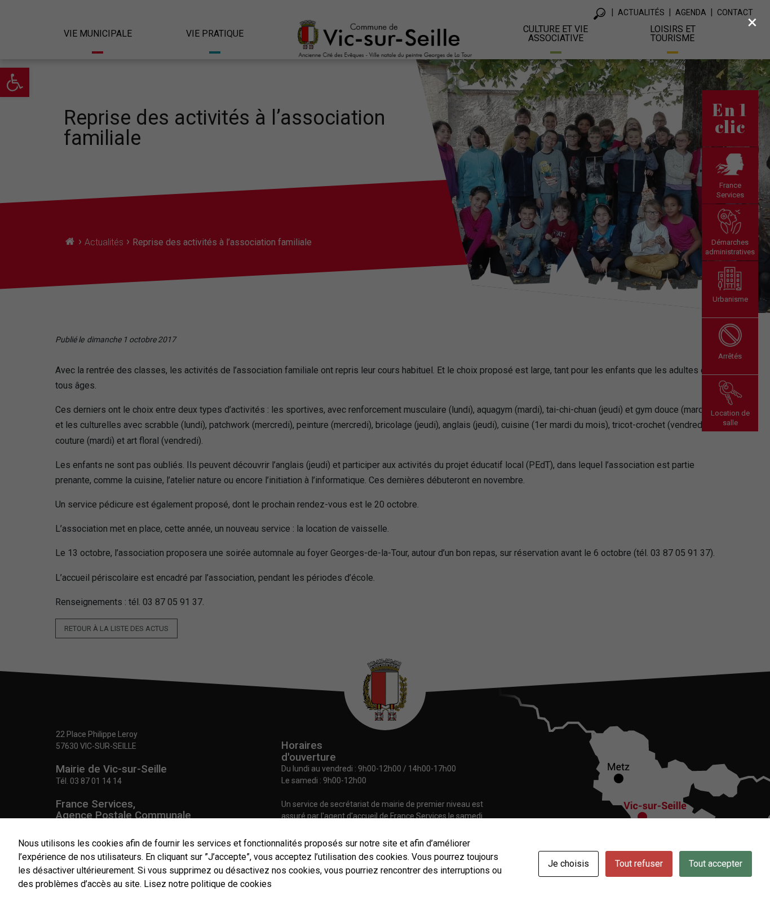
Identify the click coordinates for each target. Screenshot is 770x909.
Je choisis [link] (568, 863)
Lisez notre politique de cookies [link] (208, 884)
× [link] (752, 22)
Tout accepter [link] (715, 863)
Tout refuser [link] (639, 863)
